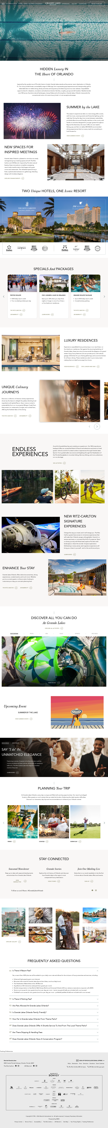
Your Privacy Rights (76, 1122)
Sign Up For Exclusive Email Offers (91, 1060)
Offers (20, 4)
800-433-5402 (100, 1067)
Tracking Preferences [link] (6, 1051)
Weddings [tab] (5, 743)
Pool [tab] (32, 634)
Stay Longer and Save (88, 367)
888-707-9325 (82, 1067)
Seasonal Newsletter (19, 869)
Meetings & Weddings (35, 4)
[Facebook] (92, 891)
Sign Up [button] (88, 882)
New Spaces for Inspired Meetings (20, 149)
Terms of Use (28, 1122)
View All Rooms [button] (41, 238)
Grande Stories (54, 869)
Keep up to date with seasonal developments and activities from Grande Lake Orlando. (19, 874)
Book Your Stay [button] (97, 4)
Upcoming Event (15, 706)
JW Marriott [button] (14, 315)
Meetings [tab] (15, 743)
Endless (30, 452)
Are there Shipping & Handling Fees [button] (27, 1032)
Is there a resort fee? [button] (21, 971)
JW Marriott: (28, 1066)
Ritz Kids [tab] (95, 634)
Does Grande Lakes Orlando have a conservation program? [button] (37, 1039)
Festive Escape (15, 295)
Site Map (65, 1122)
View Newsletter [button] (19, 881)
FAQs (69, 1063)
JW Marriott (92, 1067)
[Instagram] (96, 891)
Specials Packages (54, 269)
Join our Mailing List (89, 869)
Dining (25, 4)
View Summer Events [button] (22, 719)
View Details (53, 683)
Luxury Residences (81, 340)
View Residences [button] (70, 367)
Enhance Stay (19, 568)
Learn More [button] (47, 315)
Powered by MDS (54, 1119)
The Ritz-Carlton (73, 1067)
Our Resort (82, 4)
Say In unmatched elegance (22, 752)
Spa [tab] (46, 634)
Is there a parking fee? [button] (22, 999)
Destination (75, 1063)
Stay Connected (54, 859)
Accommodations (11, 4)
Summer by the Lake (28, 712)
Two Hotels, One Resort (54, 191)
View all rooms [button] (95, 238)
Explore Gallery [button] (11, 942)
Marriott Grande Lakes (10, 1060)
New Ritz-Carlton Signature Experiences (80, 521)
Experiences (65, 4)
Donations (92, 1063)
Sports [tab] (77, 634)
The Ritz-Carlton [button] (15, 311)
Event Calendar (100, 1063)
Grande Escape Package (82, 295)
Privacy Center (18, 1122)
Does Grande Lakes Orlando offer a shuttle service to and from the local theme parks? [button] (49, 1026)
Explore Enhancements (12, 179)
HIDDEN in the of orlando (54, 72)
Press (80, 1063)
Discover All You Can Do (54, 620)
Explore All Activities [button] (52, 629)
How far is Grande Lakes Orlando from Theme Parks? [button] (34, 1019)
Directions (85, 1063)
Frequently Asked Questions (54, 961)
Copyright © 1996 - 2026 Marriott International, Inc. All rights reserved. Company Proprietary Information (54, 1116)
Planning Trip (54, 788)
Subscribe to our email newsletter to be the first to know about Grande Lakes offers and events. (89, 874)
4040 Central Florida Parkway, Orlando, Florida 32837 (19, 1063)
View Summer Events (73, 136)
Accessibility (37, 1122)
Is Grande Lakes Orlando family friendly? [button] (29, 1012)
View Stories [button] (52, 882)
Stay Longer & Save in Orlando (53, 295)
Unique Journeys (15, 390)
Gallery (74, 4)
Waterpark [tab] (14, 634)
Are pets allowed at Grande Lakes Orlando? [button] (30, 1006)
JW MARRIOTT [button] (78, 315)
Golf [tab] (61, 634)
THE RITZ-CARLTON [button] (79, 311)
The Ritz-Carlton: (9, 1066)
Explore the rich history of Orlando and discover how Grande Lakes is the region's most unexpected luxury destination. (54, 875)
